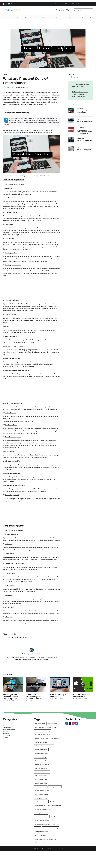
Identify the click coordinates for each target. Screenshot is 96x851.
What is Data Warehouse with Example (84, 141)
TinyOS (52, 801)
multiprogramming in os (41, 813)
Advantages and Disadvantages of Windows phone (82, 112)
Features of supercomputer (42, 772)
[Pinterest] (23, 639)
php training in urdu (52, 723)
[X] (7, 639)
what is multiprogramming (54, 805)
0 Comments (15, 700)
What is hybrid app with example (60, 695)
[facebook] (3, 4)
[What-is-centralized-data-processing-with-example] (71, 119)
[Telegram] (17, 639)
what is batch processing (41, 831)
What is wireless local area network (43, 745)
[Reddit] (9, 639)
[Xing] (28, 639)
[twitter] (6, 4)
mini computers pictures (41, 779)
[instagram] (9, 4)
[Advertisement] (31, 288)
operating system (39, 727)
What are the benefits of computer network (84, 150)
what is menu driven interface (42, 824)
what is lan (53, 816)
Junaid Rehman (9, 87)
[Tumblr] (20, 639)
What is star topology (40, 757)
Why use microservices (41, 768)
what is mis (55, 824)
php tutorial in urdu (40, 723)
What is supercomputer (41, 775)
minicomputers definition (41, 798)
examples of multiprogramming (43, 809)
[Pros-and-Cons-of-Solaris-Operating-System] (71, 127)
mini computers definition (41, 794)
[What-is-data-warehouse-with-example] (71, 138)
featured (49, 727)
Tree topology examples (41, 742)
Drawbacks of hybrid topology (42, 731)
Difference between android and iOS (81, 695)
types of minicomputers (41, 783)
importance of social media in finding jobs (45, 839)
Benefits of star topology (41, 749)
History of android (55, 738)
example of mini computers (42, 790)
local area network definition (42, 820)
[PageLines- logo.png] (13, 9)
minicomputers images (54, 787)
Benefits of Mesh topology (41, 738)
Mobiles (5, 74)
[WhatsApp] (15, 639)
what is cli (37, 828)
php (55, 727)
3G (49, 842)
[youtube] (11, 4)
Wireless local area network (42, 764)
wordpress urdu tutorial (41, 835)
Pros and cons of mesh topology (43, 734)
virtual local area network (41, 816)
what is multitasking (40, 805)
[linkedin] (76, 723)
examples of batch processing (50, 828)
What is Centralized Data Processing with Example (84, 122)
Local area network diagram (42, 760)
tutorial (37, 842)
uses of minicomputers (40, 787)
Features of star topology (41, 753)
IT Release (35, 848)
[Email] (31, 639)
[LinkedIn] (12, 639)
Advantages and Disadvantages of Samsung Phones (33, 696)
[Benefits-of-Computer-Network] (71, 146)
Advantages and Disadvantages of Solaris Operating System (84, 131)
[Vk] (26, 639)
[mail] (77, 77)
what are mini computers (41, 801)
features (44, 842)
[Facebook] (4, 639)
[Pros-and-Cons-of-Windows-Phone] (71, 108)
